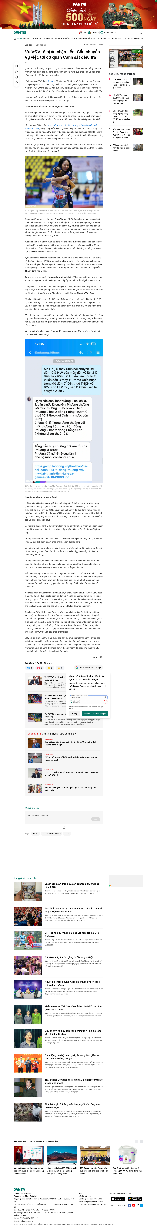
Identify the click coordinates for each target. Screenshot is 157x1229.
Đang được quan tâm (25, 878)
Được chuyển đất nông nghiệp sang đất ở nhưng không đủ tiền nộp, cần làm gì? (121, 116)
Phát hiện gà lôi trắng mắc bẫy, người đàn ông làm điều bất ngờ (72, 1106)
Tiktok (137, 1205)
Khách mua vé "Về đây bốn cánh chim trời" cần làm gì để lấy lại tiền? (73, 1008)
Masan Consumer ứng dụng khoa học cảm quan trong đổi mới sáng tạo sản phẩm (29, 1171)
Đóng (74, 713)
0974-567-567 (32, 1218)
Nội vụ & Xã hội (110, 33)
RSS (80, 1193)
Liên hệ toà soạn (85, 1196)
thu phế (36, 834)
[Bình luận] (16, 66)
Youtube (134, 1205)
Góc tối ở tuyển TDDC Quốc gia (58, 734)
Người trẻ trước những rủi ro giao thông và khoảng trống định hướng (72, 983)
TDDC (67, 834)
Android (135, 1199)
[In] (16, 82)
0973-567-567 (49, 1210)
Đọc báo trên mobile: (120, 1193)
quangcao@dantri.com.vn (93, 1202)
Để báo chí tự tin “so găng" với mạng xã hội (69, 957)
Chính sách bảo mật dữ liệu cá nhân (92, 1204)
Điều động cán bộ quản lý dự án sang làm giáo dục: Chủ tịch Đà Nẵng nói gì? (73, 1057)
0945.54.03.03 (99, 1199)
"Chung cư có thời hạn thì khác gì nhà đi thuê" (122, 148)
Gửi (95, 819)
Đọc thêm (137, 51)
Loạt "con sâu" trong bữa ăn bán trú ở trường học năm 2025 (72, 885)
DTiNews (95, 33)
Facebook (129, 1205)
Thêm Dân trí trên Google (90, 667)
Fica (84, 33)
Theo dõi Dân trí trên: (118, 1205)
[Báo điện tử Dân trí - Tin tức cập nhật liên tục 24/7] (20, 32)
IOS (118, 1199)
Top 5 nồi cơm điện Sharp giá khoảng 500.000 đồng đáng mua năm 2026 (127, 1171)
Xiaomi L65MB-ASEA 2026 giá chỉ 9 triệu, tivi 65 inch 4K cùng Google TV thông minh (62, 1171)
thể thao (50, 81)
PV (26, 63)
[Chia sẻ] (16, 71)
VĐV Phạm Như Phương (52, 834)
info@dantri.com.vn (25, 1221)
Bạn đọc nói (41, 45)
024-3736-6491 (28, 1210)
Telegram (141, 1205)
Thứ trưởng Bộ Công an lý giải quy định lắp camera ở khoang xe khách (74, 1081)
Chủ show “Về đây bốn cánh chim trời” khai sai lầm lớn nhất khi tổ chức (73, 1032)
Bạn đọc (28, 45)
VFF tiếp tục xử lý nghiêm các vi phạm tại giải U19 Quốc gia (72, 934)
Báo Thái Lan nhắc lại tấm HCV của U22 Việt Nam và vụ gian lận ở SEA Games (73, 910)
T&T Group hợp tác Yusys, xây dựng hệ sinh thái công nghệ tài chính (94, 1171)
